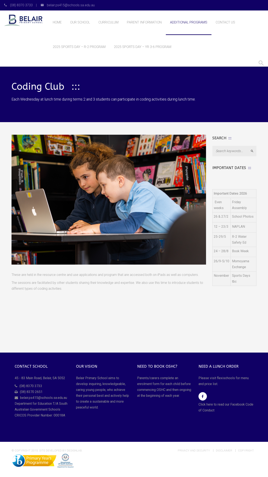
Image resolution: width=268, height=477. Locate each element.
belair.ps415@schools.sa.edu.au (43, 398)
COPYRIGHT (246, 450)
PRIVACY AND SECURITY (194, 450)
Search (253, 151)
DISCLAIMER (224, 450)
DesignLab (74, 450)
